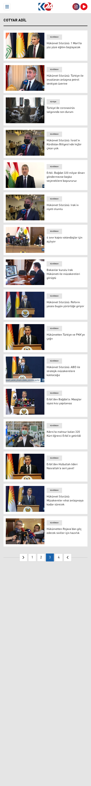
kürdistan (54, 37)
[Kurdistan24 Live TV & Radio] (83, 6)
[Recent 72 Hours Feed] (76, 6)
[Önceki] (23, 557)
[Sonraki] (68, 557)
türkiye (53, 102)
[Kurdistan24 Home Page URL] (45, 6)
